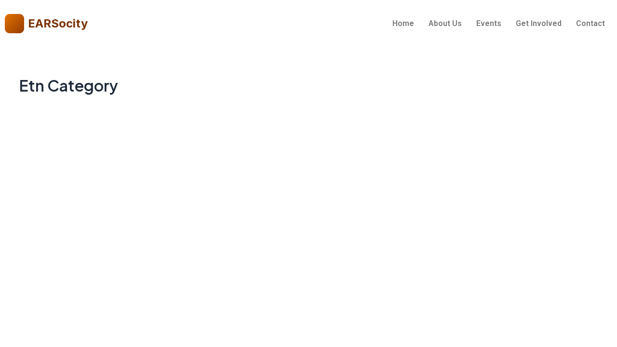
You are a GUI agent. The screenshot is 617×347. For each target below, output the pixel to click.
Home (403, 23)
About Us (445, 23)
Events (488, 23)
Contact (590, 23)
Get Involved (539, 23)
